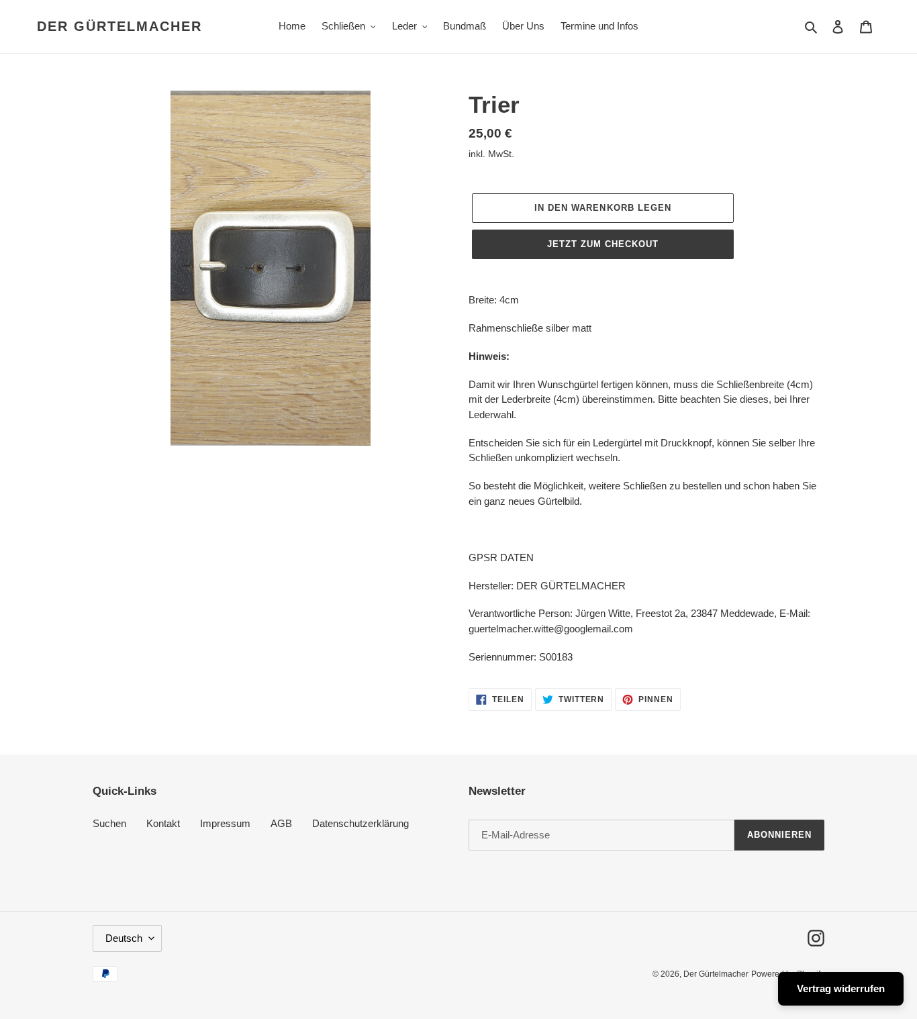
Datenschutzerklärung (360, 823)
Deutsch (123, 938)
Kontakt (163, 823)
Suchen (109, 823)
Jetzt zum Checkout (603, 244)
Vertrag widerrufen (841, 988)
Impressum (225, 823)
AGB (281, 823)
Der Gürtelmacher (119, 26)
